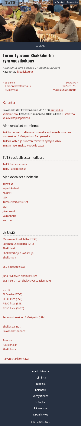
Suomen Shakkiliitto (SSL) (18, 244)
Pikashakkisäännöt (14, 331)
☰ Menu (40, 45)
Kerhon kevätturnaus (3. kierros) (18, 86)
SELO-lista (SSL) (12, 299)
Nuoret (7, 193)
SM (5, 206)
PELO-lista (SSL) (12, 303)
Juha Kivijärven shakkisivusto (20, 276)
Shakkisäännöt (12, 326)
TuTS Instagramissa (15, 164)
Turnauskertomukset (15, 202)
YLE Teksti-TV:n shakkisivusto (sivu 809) (27, 280)
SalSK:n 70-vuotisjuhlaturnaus (64, 86)
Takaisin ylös (40, 414)
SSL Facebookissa (14, 266)
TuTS (10, 3)
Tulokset (8, 183)
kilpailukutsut (25, 71)
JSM (5, 197)
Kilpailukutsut (11, 188)
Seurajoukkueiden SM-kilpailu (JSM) (24, 317)
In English (59, 2)
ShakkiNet (9, 248)
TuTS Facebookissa (14, 169)
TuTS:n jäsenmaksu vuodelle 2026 (23, 145)
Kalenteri (9, 102)
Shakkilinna (9, 349)
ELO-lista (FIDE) (12, 294)
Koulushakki (10, 345)
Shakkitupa (9, 257)
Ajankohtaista (40, 371)
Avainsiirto (9, 340)
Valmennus (9, 216)
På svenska (72, 2)
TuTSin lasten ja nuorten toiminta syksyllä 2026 (32, 141)
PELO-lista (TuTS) (13, 308)
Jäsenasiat (9, 211)
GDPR (6, 290)
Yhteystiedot (40, 396)
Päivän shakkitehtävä (16, 358)
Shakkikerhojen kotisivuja (18, 253)
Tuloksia (41, 383)
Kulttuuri (8, 220)
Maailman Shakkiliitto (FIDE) (20, 239)
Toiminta (40, 377)
